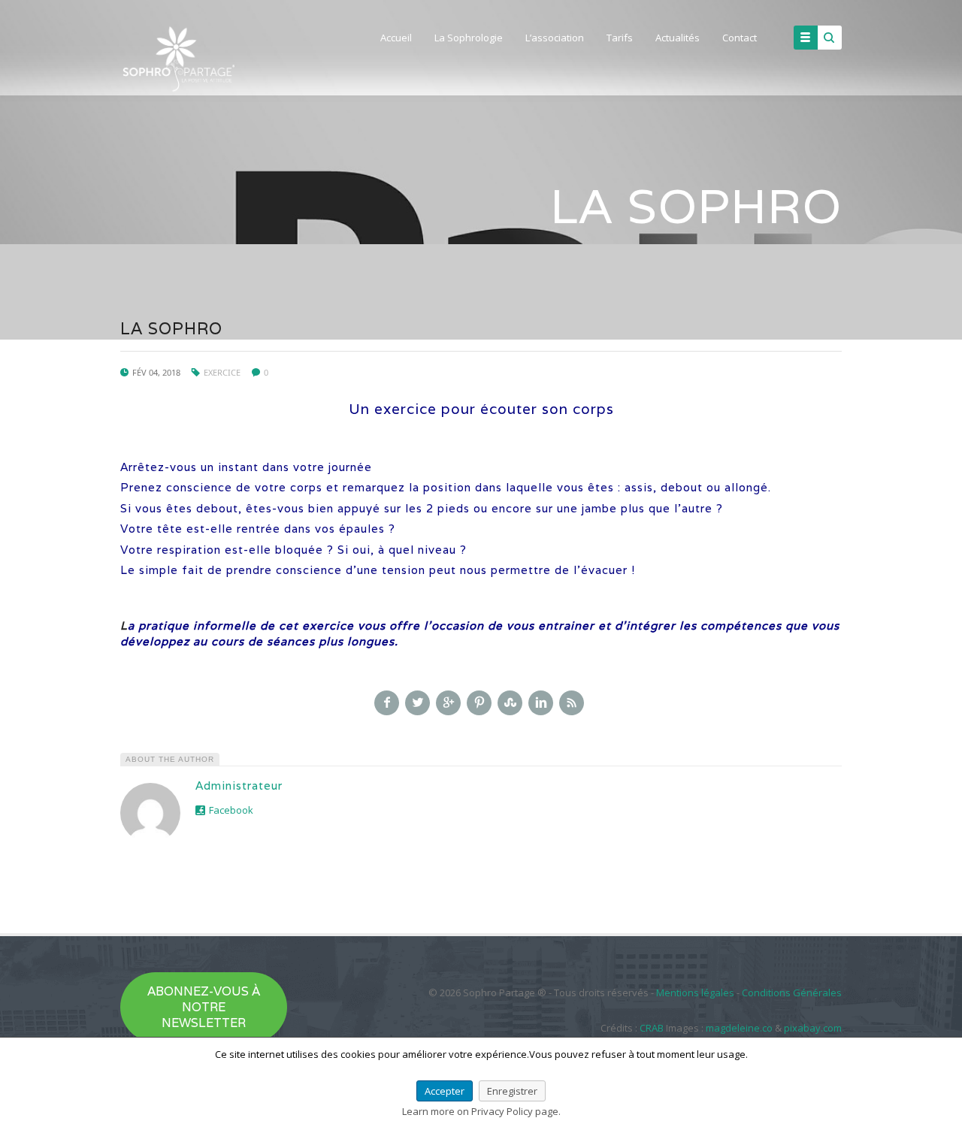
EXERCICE (222, 372)
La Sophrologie (468, 37)
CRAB (652, 1028)
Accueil (396, 37)
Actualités (677, 37)
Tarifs (620, 37)
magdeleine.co (739, 1028)
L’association (554, 37)
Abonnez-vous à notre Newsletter (203, 1007)
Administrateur (239, 785)
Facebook (231, 810)
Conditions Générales (792, 992)
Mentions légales (695, 992)
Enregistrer (512, 1091)
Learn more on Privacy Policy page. (481, 1111)
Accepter (444, 1091)
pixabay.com (813, 1028)
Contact (739, 37)
